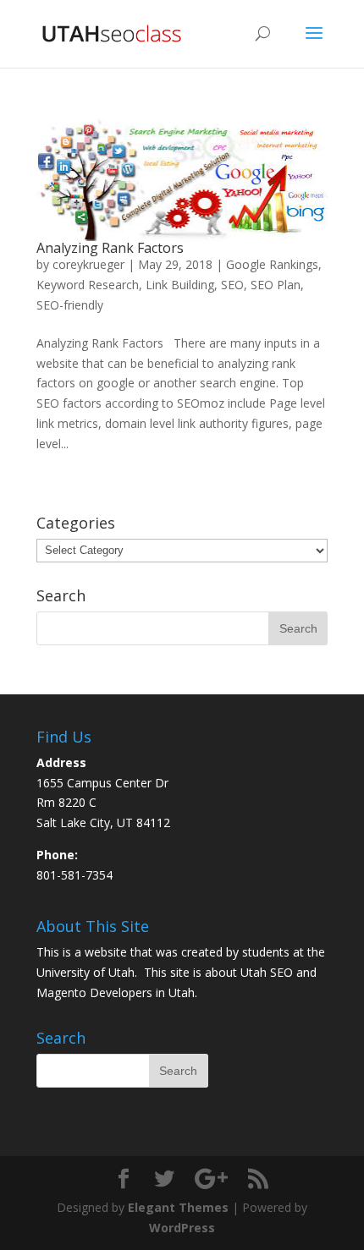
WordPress (182, 1228)
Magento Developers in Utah (115, 992)
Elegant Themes (178, 1207)
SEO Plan (276, 285)
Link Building (180, 285)
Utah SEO (266, 972)
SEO (232, 285)
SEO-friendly (69, 305)
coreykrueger (88, 264)
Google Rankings (272, 264)
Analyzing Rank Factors (110, 247)
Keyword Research (87, 285)
